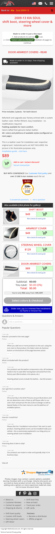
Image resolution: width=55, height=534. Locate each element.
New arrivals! (32, 502)
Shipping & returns (14, 508)
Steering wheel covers (15, 519)
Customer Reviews (13, 502)
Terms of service (6, 532)
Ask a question (39, 199)
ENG (34, 3)
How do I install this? (10, 417)
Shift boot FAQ (32, 500)
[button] (8, 353)
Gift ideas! (10, 522)
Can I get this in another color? (13, 389)
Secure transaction (22, 165)
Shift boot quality (13, 513)
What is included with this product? (15, 360)
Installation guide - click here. (14, 151)
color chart (11, 403)
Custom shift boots (14, 516)
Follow (4, 339)
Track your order (33, 505)
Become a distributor (38, 516)
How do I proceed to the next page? (15, 336)
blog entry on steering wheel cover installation (28, 432)
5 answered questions (19, 199)
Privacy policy (16, 532)
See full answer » (46, 379)
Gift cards (30, 508)
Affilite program (35, 519)
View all (5, 463)
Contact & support (13, 505)
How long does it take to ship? (13, 443)
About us (9, 500)
